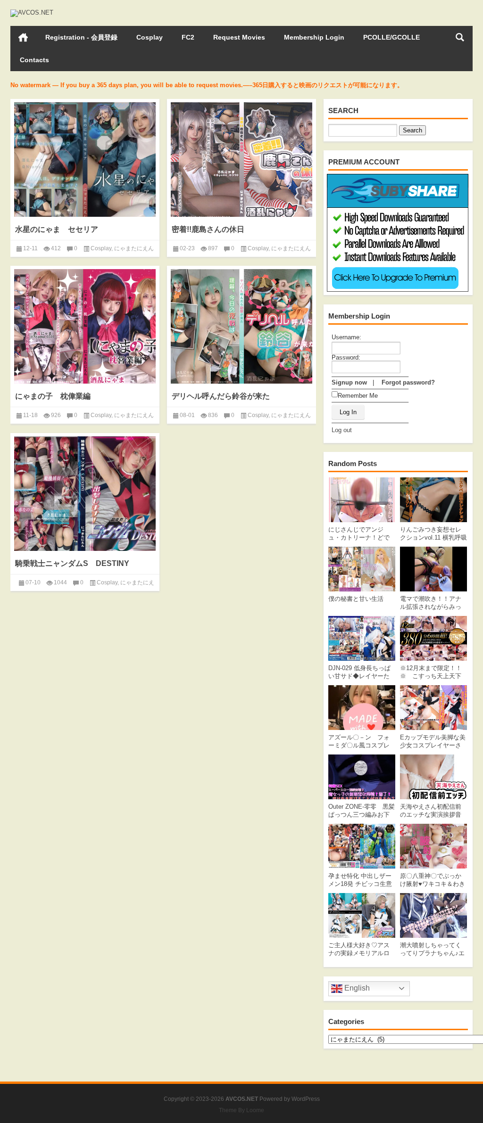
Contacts (34, 60)
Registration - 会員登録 (81, 37)
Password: (346, 357)
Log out (342, 430)
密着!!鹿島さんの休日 (208, 229)
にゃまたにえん (134, 248)
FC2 (188, 37)
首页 (23, 37)
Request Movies (239, 37)
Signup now (349, 382)
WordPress (305, 1099)
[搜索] (460, 37)
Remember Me (358, 395)
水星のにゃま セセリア (56, 229)
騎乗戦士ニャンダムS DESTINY (72, 563)
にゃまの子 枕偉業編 (53, 396)
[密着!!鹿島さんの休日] (241, 159)
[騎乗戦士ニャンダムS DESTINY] (84, 493)
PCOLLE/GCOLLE (391, 37)
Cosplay (149, 37)
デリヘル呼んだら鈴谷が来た (221, 396)
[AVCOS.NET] (31, 12)
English (356, 988)
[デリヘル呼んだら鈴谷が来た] (241, 326)
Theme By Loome (241, 1110)
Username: (346, 337)
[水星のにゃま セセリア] (84, 159)
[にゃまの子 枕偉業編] (84, 326)
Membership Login (314, 37)
